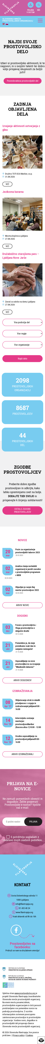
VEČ (7, 184)
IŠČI (38, 10)
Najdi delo (22, 358)
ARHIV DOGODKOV (22, 680)
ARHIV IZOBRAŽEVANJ (22, 754)
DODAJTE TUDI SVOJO (21, 496)
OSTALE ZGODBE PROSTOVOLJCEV (22, 510)
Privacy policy (19, 1035)
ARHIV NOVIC (22, 605)
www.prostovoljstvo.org (25, 993)
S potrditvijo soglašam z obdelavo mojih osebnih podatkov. (22, 838)
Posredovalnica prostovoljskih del (22, 80)
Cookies (29, 1035)
